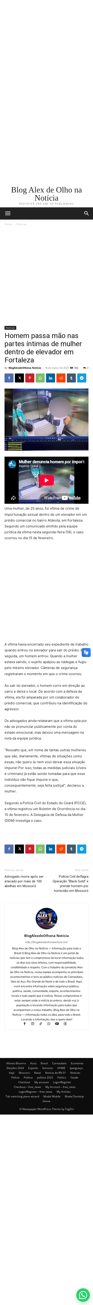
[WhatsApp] (40, 377)
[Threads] (67, 1024)
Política (28, 1077)
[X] (19, 377)
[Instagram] (35, 1024)
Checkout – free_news (27, 1087)
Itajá (11, 1073)
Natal (37, 1073)
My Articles (64, 1092)
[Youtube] (59, 1024)
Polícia (15, 1077)
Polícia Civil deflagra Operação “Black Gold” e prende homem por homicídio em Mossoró (70, 884)
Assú (33, 1063)
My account (41, 1082)
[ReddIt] (60, 377)
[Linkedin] (50, 377)
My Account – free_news (60, 1087)
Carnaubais (59, 1063)
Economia (77, 1063)
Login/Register (62, 1082)
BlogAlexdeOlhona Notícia (25, 367)
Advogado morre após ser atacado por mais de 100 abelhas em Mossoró (24, 881)
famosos (47, 1068)
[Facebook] (9, 377)
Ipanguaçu (76, 1068)
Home (8, 224)
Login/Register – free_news (35, 1092)
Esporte (33, 1068)
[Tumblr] (71, 377)
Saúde (74, 1077)
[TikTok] (43, 1024)
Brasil (44, 1063)
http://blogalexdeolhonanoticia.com (46, 942)
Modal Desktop (74, 1096)
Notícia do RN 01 (55, 1073)
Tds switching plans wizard (22, 1096)
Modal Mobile (51, 1096)
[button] (86, 213)
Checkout (24, 1082)
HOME (61, 1068)
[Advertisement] (46, 46)
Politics (61, 1077)
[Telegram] (81, 377)
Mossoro (24, 1073)
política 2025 (45, 1077)
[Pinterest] (29, 377)
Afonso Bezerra (16, 1063)
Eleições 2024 (15, 1068)
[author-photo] (46, 929)
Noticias (21, 224)
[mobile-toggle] (7, 213)
